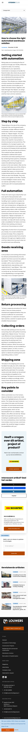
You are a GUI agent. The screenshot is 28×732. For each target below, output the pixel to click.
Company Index (6, 670)
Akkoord (7, 730)
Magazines (5, 664)
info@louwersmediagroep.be (12, 712)
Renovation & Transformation (10, 656)
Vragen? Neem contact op (13, 628)
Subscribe (14, 553)
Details (16, 729)
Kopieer (14, 495)
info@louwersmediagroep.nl (11, 693)
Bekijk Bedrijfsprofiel (14, 528)
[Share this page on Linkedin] (13, 491)
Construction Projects (8, 645)
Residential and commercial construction (9, 649)
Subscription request (8, 673)
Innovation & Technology (9, 643)
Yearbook (4, 47)
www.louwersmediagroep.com (12, 718)
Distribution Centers (7, 653)
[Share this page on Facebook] (13, 488)
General (4, 640)
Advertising (5, 667)
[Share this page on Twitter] (13, 484)
